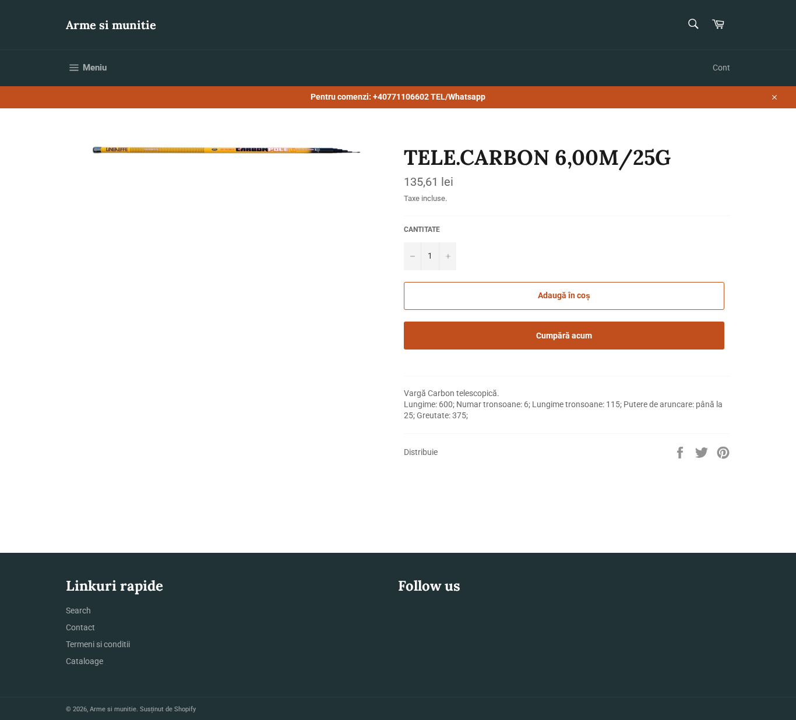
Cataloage (84, 661)
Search (78, 610)
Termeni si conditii (98, 644)
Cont (721, 67)
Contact (80, 627)
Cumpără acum (564, 335)
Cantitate (422, 229)
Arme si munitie (111, 24)
